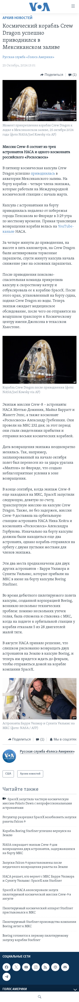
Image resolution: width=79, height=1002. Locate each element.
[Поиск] (39, 997)
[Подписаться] (65, 967)
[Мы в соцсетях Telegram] (7, 977)
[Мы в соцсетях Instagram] (36, 967)
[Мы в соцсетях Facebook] (7, 967)
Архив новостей (17, 18)
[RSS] (46, 967)
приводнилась (43, 174)
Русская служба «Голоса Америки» (28, 57)
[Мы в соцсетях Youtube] (26, 967)
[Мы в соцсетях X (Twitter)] (16, 967)
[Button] (51, 74)
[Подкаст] (55, 967)
